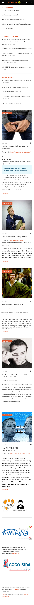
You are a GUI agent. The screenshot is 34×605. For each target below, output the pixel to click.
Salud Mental (7, 113)
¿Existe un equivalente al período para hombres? (16, 24)
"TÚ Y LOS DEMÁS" (8, 103)
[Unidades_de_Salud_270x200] (14, 505)
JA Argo (17, 589)
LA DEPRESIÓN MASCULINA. (11, 10)
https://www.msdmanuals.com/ (20, 152)
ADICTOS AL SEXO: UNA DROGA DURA (14, 19)
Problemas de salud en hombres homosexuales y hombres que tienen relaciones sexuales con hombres (16, 42)
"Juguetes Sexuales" (8, 92)
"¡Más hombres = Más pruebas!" (12, 87)
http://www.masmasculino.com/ (20, 454)
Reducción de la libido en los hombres (13, 49)
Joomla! (4, 594)
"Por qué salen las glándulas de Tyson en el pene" (17, 80)
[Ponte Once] (14, 2)
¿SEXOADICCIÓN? (7, 29)
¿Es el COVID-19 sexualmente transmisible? (15, 67)
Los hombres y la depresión (10, 15)
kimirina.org (15, 553)
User (26, 2)
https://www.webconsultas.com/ (16, 308)
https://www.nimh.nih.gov (16, 240)
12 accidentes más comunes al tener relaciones (16, 96)
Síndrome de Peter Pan (12, 304)
